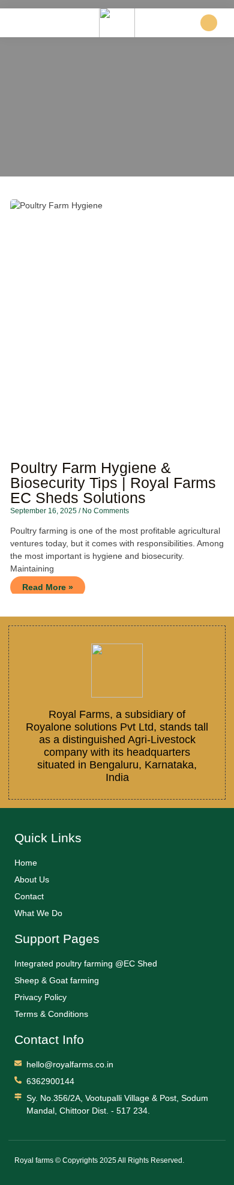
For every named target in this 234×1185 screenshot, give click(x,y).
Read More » (47, 587)
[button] (11, 20)
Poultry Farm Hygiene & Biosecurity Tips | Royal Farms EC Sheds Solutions (113, 482)
